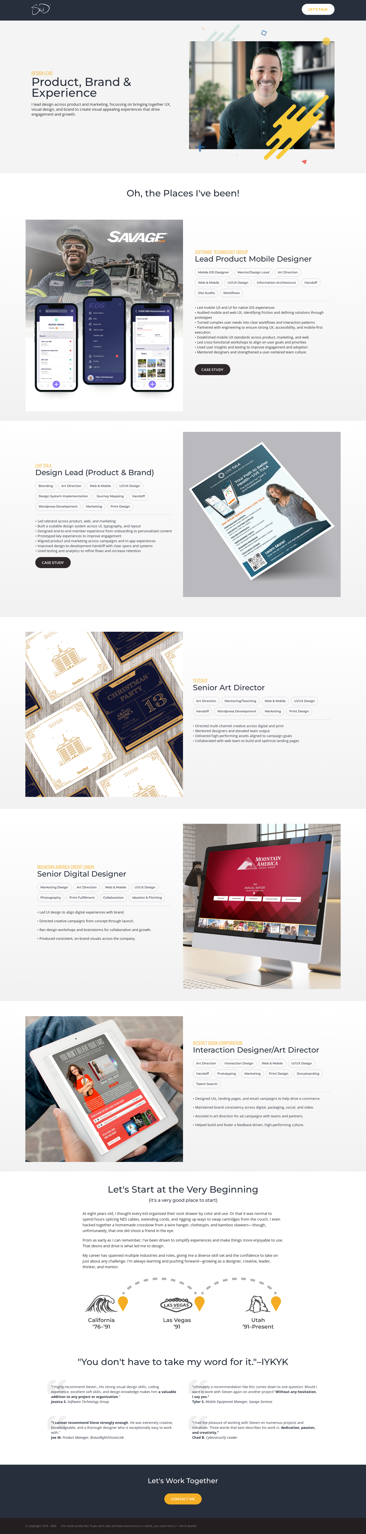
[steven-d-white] (41, 5)
